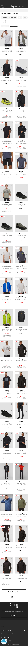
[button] (11, 31)
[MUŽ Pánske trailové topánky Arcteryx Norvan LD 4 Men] (6, 223)
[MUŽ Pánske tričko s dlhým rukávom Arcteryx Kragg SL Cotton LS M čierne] (6, 67)
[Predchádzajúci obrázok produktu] (1, 38)
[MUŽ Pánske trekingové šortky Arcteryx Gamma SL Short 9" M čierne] (6, 160)
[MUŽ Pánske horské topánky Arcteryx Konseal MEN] (6, 410)
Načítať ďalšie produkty (14, 591)
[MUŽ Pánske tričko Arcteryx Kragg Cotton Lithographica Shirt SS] (6, 192)
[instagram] (10, 641)
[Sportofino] (14, 6)
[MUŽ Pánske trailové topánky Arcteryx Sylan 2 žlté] (6, 98)
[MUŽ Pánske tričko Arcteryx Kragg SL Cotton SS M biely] (6, 254)
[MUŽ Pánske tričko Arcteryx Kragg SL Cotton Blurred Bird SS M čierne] (6, 129)
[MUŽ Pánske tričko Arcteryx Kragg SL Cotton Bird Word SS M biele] (6, 38)
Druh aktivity (19, 22)
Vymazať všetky (14, 26)
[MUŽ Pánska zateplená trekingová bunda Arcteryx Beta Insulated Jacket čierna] (6, 565)
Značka (10, 22)
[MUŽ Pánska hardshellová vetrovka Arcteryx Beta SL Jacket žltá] (6, 317)
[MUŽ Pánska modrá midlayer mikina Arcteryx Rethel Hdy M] (6, 502)
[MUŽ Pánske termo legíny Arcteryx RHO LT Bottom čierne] (6, 533)
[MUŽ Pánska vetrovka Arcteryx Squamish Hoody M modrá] (6, 285)
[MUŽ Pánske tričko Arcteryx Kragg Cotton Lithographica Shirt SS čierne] (6, 379)
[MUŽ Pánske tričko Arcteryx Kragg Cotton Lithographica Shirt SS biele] (6, 348)
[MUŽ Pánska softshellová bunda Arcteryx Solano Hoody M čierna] (6, 471)
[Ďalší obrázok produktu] (11, 38)
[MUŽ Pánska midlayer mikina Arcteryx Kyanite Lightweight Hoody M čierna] (6, 440)
